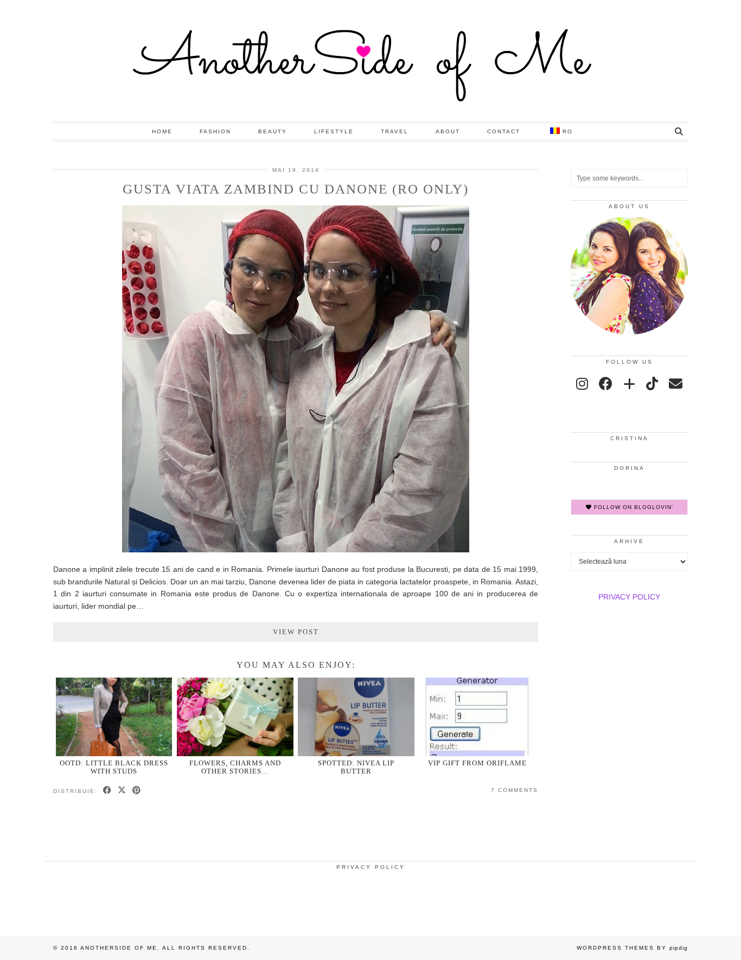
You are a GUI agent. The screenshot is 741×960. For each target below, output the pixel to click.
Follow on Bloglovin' (632, 507)
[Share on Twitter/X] (122, 791)
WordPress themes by (632, 948)
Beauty (272, 131)
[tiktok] (652, 383)
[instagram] (582, 383)
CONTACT (503, 131)
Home (162, 131)
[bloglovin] (629, 383)
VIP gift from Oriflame (477, 763)
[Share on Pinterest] (137, 791)
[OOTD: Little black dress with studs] (114, 717)
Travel (394, 131)
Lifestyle (334, 131)
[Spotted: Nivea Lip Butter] (356, 717)
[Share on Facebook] (107, 791)
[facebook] (605, 383)
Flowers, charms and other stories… (235, 767)
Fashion (215, 131)
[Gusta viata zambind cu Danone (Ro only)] (295, 549)
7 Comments (514, 790)
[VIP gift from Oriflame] (477, 717)
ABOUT (448, 131)
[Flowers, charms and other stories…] (235, 717)
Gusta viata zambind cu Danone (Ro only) (296, 189)
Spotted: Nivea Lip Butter (356, 767)
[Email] (675, 383)
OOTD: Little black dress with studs (114, 767)
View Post (296, 632)
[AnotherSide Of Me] (370, 60)
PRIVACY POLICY (629, 596)
